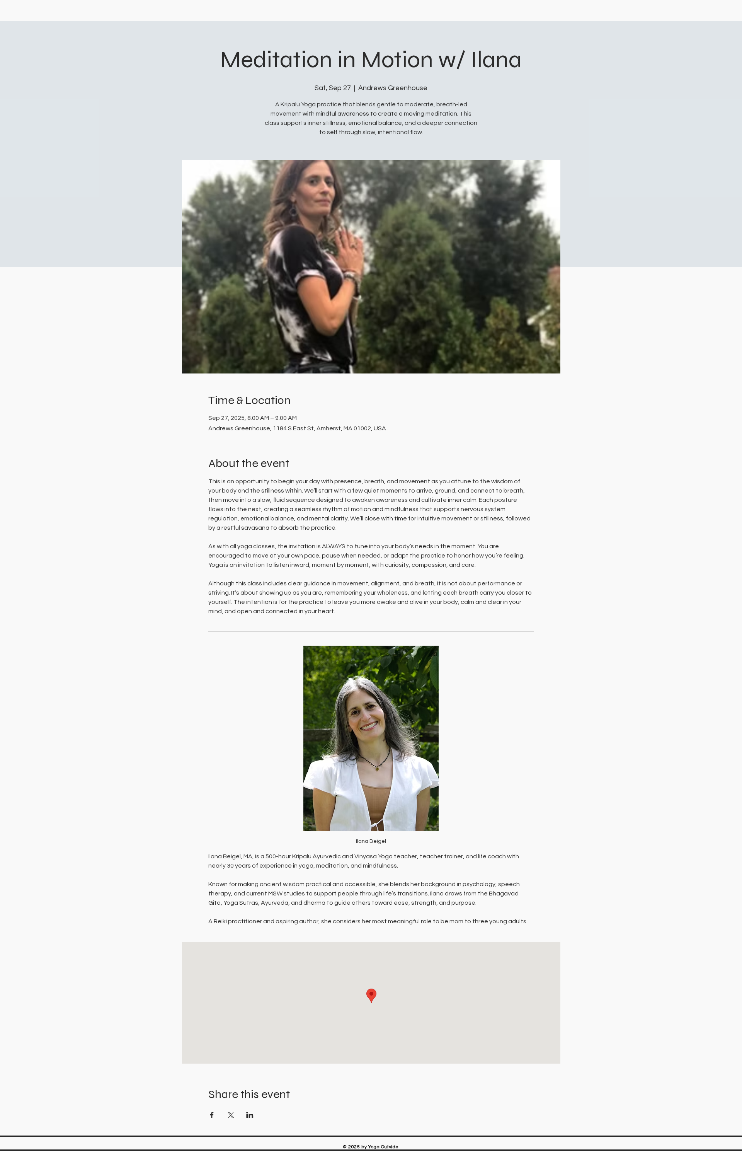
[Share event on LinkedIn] (250, 1115)
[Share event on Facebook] (212, 1115)
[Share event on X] (231, 1115)
